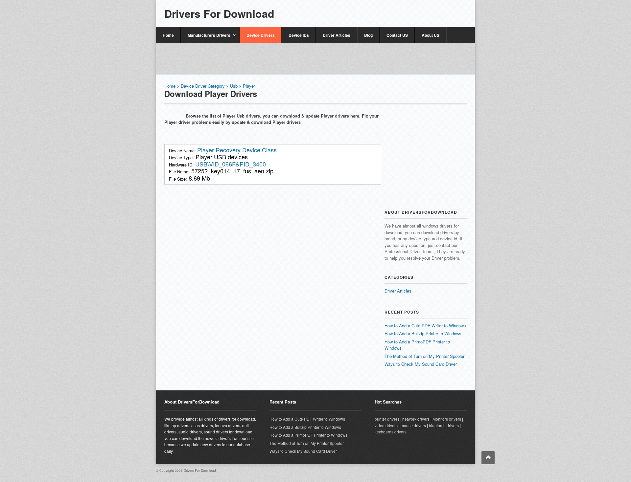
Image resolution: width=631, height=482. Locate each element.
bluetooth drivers (444, 425)
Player (249, 86)
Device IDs (299, 35)
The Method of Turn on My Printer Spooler (424, 356)
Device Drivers (260, 35)
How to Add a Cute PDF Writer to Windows (425, 325)
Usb (234, 86)
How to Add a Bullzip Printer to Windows (423, 333)
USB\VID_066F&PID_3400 (230, 164)
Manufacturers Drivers (205, 37)
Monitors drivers (446, 419)
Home (168, 35)
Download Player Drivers (210, 93)
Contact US (397, 35)
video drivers (386, 425)
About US (430, 35)
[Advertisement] (390, 10)
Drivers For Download (219, 13)
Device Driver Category (203, 86)
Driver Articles (336, 35)
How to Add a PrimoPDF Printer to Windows (308, 435)
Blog (368, 35)
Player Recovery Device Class (237, 149)
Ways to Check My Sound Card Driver (421, 364)
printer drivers (387, 419)
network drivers (416, 419)
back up (488, 457)
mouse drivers (413, 425)
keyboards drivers (391, 431)
